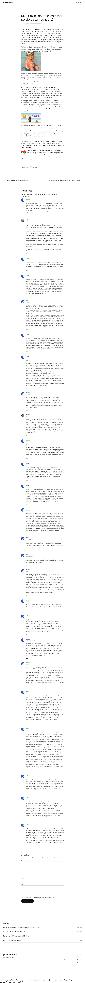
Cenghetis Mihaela (29, 486)
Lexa (27, 571)
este (59, 151)
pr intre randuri (8, 2)
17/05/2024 (79, 940)
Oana (27, 200)
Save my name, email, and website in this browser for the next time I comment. (38, 897)
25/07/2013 (28, 797)
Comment (23, 860)
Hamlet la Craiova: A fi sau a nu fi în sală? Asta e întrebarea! (22, 927)
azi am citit (26, 87)
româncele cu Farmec (52, 134)
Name (22, 878)
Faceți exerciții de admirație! (12, 940)
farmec (28, 167)
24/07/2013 (28, 662)
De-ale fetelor (33, 23)
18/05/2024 (79, 936)
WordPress (79, 973)
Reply (27, 214)
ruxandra (27, 23)
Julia (27, 416)
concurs (23, 167)
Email (22, 884)
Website (22, 891)
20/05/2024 (79, 931)
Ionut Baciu (28, 601)
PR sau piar (38, 23)
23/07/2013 (28, 199)
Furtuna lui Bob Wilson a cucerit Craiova (16, 936)
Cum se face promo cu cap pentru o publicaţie (17, 180)
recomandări (56, 132)
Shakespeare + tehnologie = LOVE (14, 931)
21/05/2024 (79, 927)
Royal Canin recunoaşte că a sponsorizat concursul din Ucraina (63, 180)
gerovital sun (34, 167)
